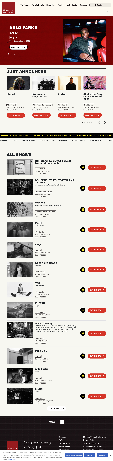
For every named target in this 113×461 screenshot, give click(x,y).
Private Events (38, 5)
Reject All (89, 455)
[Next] (15, 54)
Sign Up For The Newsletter (37, 443)
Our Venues (25, 5)
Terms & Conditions (91, 443)
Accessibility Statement (92, 446)
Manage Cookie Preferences (74, 455)
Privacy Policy (88, 440)
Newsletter (50, 5)
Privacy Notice (12, 459)
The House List (64, 5)
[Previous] (9, 54)
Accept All (102, 455)
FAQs (74, 5)
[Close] (110, 455)
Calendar (83, 5)
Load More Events (56, 408)
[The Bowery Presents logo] (8, 8)
